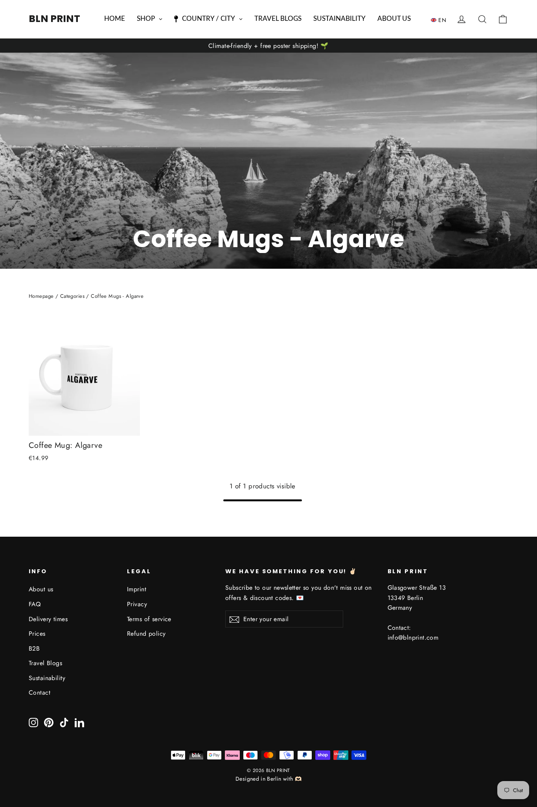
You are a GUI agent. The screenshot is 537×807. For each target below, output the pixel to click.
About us (41, 589)
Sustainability (47, 677)
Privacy (137, 604)
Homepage (41, 296)
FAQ (34, 604)
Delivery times (48, 619)
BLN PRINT (54, 19)
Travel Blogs (45, 663)
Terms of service (149, 619)
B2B (34, 648)
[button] (440, 19)
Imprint (136, 589)
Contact (39, 692)
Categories (72, 296)
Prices (37, 633)
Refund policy (146, 633)
